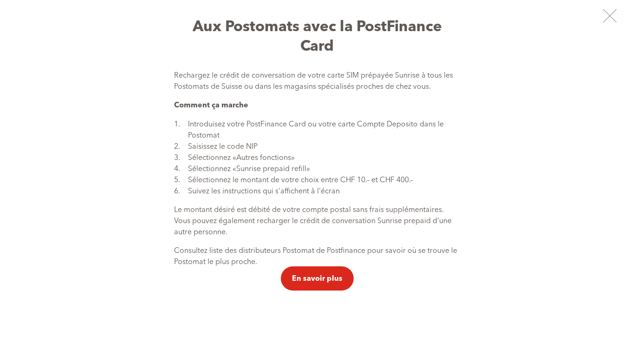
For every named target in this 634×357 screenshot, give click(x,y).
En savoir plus (317, 277)
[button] (610, 15)
